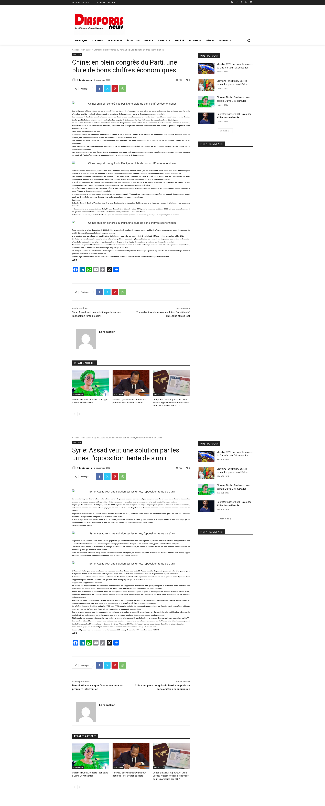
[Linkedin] (246, 2)
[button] (249, 40)
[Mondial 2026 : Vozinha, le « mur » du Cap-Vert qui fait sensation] (206, 68)
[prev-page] (74, 414)
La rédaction (85, 80)
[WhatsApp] (122, 88)
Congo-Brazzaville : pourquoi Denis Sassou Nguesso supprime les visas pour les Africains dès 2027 (171, 402)
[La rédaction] (74, 80)
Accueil (75, 49)
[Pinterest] (115, 88)
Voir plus (224, 130)
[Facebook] (237, 2)
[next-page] (80, 414)
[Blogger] (232, 2)
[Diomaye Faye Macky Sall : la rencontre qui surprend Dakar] (206, 85)
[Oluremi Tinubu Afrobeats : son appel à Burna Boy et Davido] (90, 383)
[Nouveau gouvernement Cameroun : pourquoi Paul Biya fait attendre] (131, 383)
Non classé (86, 49)
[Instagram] (242, 2)
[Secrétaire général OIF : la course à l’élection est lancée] (206, 118)
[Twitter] (251, 2)
